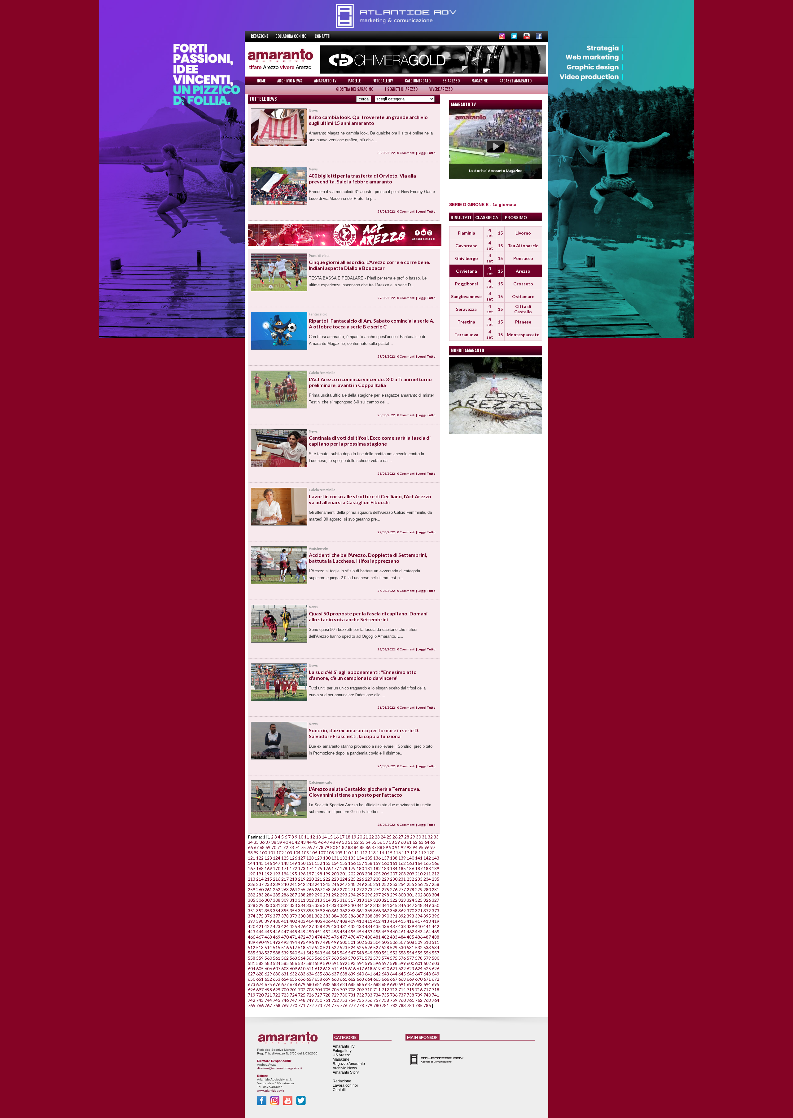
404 (310, 921)
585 (285, 963)
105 (305, 852)
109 (338, 852)
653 (276, 979)
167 (251, 868)
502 (360, 942)
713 (393, 989)
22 (371, 836)
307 (268, 900)
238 (268, 884)
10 (300, 836)
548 (360, 952)
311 (301, 900)
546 (343, 952)
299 (393, 894)
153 (327, 863)
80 (332, 847)
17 (342, 836)
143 (435, 858)
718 (435, 989)
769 (285, 1005)
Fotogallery (382, 80)
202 (352, 873)
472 (301, 937)
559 (260, 958)
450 (310, 931)
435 (377, 926)
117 (405, 852)
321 (385, 900)
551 (385, 952)
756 (368, 1000)
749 (310, 1000)
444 (260, 931)
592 (343, 963)
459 (385, 931)
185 (402, 868)
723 (285, 994)
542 (310, 952)
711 (377, 989)
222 (327, 879)
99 (256, 852)
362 (343, 910)
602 (427, 963)
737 (402, 994)
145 (260, 863)
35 (256, 842)
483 (393, 937)
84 (356, 847)
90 (391, 847)
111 (355, 852)
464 (427, 931)
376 (268, 915)
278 (410, 889)
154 (335, 863)
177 (335, 868)
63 (420, 842)
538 (276, 952)
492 (276, 942)
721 (268, 994)
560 (268, 958)
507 (402, 942)
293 (343, 894)
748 (301, 1000)
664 (368, 979)
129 (318, 858)
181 (368, 868)
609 (293, 968)
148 (285, 863)
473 (310, 937)
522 (335, 947)
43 (303, 842)
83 (350, 847)
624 (419, 968)
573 (377, 958)
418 (427, 921)
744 (268, 1000)
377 (276, 915)
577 (410, 958)
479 (360, 937)
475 (327, 937)
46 (320, 842)
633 (301, 973)
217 (285, 879)
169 (268, 868)
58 (391, 842)
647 (419, 973)
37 (267, 842)
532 (419, 947)
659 (327, 979)
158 (368, 863)
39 (279, 842)
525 (360, 947)
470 (285, 937)
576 (402, 958)
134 (360, 858)
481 (377, 937)
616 (352, 968)
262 (276, 889)
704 (318, 989)
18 (347, 836)
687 (368, 984)
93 (409, 847)
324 (410, 900)
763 (427, 1000)
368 (393, 910)
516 (285, 947)
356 (293, 910)
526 (368, 947)
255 (410, 884)
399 (268, 921)
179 (352, 868)
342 (368, 905)
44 (309, 842)
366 (377, 910)
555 (419, 952)
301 (410, 894)
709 (360, 989)
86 (368, 847)
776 (343, 1005)
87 (373, 847)
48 (332, 842)
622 (402, 968)
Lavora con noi (345, 1085)
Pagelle (354, 80)
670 (419, 979)
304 (435, 894)
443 (251, 931)
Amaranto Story (346, 1072)
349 (427, 905)
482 (385, 937)
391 (393, 915)
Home (261, 80)
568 (335, 958)
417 (419, 921)
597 (385, 963)
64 (426, 842)
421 (260, 926)
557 (435, 952)
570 (352, 958)
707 (343, 989)
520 (318, 947)
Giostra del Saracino (354, 89)
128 (310, 858)
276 (393, 889)
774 (327, 1005)
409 (352, 921)
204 (368, 873)
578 (419, 958)
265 (301, 889)
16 (336, 836)
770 (293, 1005)
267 (318, 889)
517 (293, 947)
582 (260, 963)
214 (260, 879)
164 (419, 863)
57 (385, 842)
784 (410, 1005)
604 (251, 968)
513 (260, 947)
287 (293, 894)
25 (389, 836)
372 (427, 910)
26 (394, 836)
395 (427, 915)
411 (368, 921)
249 (360, 884)
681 (318, 984)
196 (301, 873)
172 (293, 868)
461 (402, 931)
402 (293, 921)
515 (276, 947)
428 (318, 926)
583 (268, 963)
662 (352, 979)
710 (368, 989)
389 (377, 915)
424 (285, 926)
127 (301, 858)
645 (402, 973)
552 (393, 952)
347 (410, 905)
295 (360, 894)
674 (260, 984)
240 (285, 884)
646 (410, 973)
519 (310, 947)
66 (250, 847)
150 (301, 863)
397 (251, 921)
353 (268, 910)
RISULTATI (461, 217)
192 (268, 873)
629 (268, 973)
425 (293, 926)
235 (435, 879)
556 (427, 952)
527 (377, 947)
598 (393, 963)
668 (402, 979)
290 (318, 894)
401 (285, 921)
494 (293, 942)
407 (335, 921)
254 (402, 884)
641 (368, 973)
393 (410, 915)
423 (276, 926)
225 (352, 879)
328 (251, 905)
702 (301, 989)
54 (368, 842)
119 (422, 852)
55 (373, 842)
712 (385, 989)
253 (393, 884)
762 (419, 1000)
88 (379, 847)
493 (285, 942)
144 (251, 863)
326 (427, 900)
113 (372, 852)
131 (335, 858)
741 (435, 994)
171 (285, 868)
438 (402, 926)
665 (377, 979)
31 (424, 836)
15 (330, 836)
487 (427, 937)
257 (427, 884)
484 (402, 937)
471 (293, 937)
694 (427, 984)
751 (327, 1000)
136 (377, 858)
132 (343, 858)
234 (427, 879)
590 (327, 963)
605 (260, 968)
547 (352, 952)
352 (260, 910)
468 (268, 937)
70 (273, 847)
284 (268, 894)
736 (393, 994)
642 (377, 973)
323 (402, 900)
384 (335, 915)
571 (360, 958)
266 (310, 889)
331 (276, 905)
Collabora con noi (292, 36)
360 (327, 910)
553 (402, 952)
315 (335, 900)
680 (310, 984)
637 (335, 973)
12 (312, 836)
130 (327, 858)
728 (327, 994)
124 (276, 858)
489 (251, 942)
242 (301, 884)
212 (435, 873)
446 (276, 931)
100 (263, 852)
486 (419, 937)
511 (435, 942)
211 (427, 873)
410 (360, 921)
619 (377, 968)
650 (251, 979)
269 (335, 889)
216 (276, 879)
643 (385, 973)
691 (402, 984)
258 (435, 884)
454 (343, 931)
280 (427, 889)
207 (393, 873)
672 (435, 979)
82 (344, 847)
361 (335, 910)
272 (360, 889)
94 (415, 847)
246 (335, 884)
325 (419, 900)
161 (393, 863)
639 (352, 973)
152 (318, 863)
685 (352, 984)
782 (393, 1005)
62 (415, 842)
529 (393, 947)
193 (276, 873)
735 (385, 994)
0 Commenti (406, 153)
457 (368, 931)
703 (310, 989)
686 (360, 984)
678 (293, 984)
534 (435, 947)
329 (260, 905)
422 (268, 926)
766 (260, 1005)
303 (427, 894)
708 (352, 989)
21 (365, 836)
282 (251, 894)
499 (335, 942)
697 (260, 989)
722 (276, 994)
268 (327, 889)
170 (276, 868)
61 (409, 842)
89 (385, 847)
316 (343, 900)
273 (368, 889)
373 (435, 910)
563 (293, 958)
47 (326, 842)
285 (276, 894)
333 (293, 905)
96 (426, 847)
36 (262, 842)
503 (368, 942)
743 (260, 1000)
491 (268, 942)
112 (363, 852)
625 (427, 968)
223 (335, 879)
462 (410, 931)
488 (435, 937)
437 (393, 926)
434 (368, 926)
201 (343, 873)
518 (301, 947)
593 (352, 963)
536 (260, 952)
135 (368, 858)
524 (352, 947)
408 (343, 921)
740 (427, 994)
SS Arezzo (451, 80)
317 (352, 900)
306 (260, 900)
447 (285, 931)
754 (352, 1000)
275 (385, 889)
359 (318, 910)
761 (410, 1000)
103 (288, 852)
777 (352, 1005)
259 (251, 889)
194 (285, 873)
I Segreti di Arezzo (401, 89)
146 (268, 863)
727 (318, 994)
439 (410, 926)
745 (276, 1000)
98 (250, 852)
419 (435, 921)
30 (418, 836)
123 (268, 858)
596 (377, 963)
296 (368, 894)
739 (419, 994)
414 (393, 921)
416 (410, 921)
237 (260, 884)
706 (335, 989)
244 (318, 884)
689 (385, 984)
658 (318, 979)
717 (427, 989)
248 (352, 884)
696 (251, 989)
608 (285, 968)
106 (313, 852)
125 (285, 858)
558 (251, 958)
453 (335, 931)
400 (276, 921)
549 (368, 952)
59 (397, 842)
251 (377, 884)
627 (251, 973)
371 (419, 910)
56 (379, 842)
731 (352, 994)
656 (301, 979)
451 (318, 931)
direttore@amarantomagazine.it (279, 1068)
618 (368, 968)
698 (268, 989)
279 (419, 889)
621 (393, 968)
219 (301, 879)
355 (285, 910)
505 (385, 942)
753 (343, 1000)
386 (352, 915)
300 (402, 894)
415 (402, 921)
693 (419, 984)
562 (285, 958)
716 (419, 989)
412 (377, 921)
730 (343, 994)
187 (419, 868)
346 (402, 905)
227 (368, 879)
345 (393, 905)
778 (360, 1005)
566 (318, 958)
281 (435, 889)
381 (310, 915)
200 (335, 873)
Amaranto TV (325, 80)
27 (400, 836)
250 (368, 884)
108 (330, 852)
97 (432, 847)
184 (393, 868)
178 (343, 868)
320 (377, 900)
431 (343, 926)
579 (427, 958)
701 (293, 989)
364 (360, 910)
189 (435, 868)
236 (251, 884)
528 (385, 947)
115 (388, 852)
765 (251, 1005)
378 (285, 915)
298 (385, 894)
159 (377, 863)
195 (293, 873)
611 (310, 968)
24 (383, 836)
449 (301, 931)
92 (403, 847)
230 (393, 879)
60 (403, 842)
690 (393, 984)
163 (410, 863)
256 (419, 884)
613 (327, 968)
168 (260, 868)
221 (318, 879)
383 (327, 915)
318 (360, 900)
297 (377, 894)
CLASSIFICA (486, 217)
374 (251, 915)
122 (260, 858)
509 (419, 942)
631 (285, 973)
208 (402, 873)
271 (352, 889)
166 (435, 863)
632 (293, 973)
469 (276, 937)
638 (343, 973)
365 (368, 910)
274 (377, 889)
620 (385, 968)
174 (310, 868)
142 (427, 858)
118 (414, 852)
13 (318, 836)
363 (352, 910)
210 (419, 873)
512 (251, 947)
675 (268, 984)
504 (377, 942)
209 (410, 873)
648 (427, 973)
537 (268, 952)
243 (310, 884)
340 (352, 905)
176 (327, 868)
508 (410, 942)
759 (393, 1000)
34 (250, 842)
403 (301, 921)
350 (435, 905)
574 (385, 958)
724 (293, 994)
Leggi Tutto (427, 153)
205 (377, 873)
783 (402, 1005)
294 (352, 894)
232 (410, 879)
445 (268, 931)
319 (368, 900)
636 (327, 973)
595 (368, 963)
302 (419, 894)
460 (393, 931)
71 (279, 847)
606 (268, 968)
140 (410, 858)
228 (377, 879)
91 (397, 847)
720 (260, 994)
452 (327, 931)
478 (352, 937)
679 (301, 984)
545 (335, 952)
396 (435, 915)
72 (285, 847)
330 (268, 905)
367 (385, 910)
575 (393, 958)
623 (410, 968)
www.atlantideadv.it (270, 1090)
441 (427, 926)
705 (327, 989)
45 (315, 842)
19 (353, 836)
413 (385, 921)
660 (335, 979)
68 (262, 847)
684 (343, 984)
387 (360, 915)
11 (306, 836)
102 (280, 852)
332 (285, 905)
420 (251, 926)
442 (435, 926)
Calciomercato (418, 80)
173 (301, 868)
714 (402, 989)
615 (343, 968)
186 (410, 868)
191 (260, 873)
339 (343, 905)
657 (310, 979)
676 (276, 984)
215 (268, 879)
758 (385, 1000)
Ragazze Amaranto (515, 80)
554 (410, 952)
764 (435, 1000)
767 (268, 1005)
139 (402, 858)
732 (360, 994)
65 (432, 842)
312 (310, 900)
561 (276, 958)
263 (285, 889)
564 (301, 958)
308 (276, 900)
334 (301, 905)
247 (343, 884)
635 (318, 973)
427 (310, 926)
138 (393, 858)
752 (335, 1000)
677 (285, 984)
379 (293, 915)
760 (402, 1000)
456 (360, 931)
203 (360, 873)
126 (293, 858)
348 (419, 905)
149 (293, 863)
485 (410, 937)
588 (310, 963)
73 (291, 847)
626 (435, 968)
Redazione (260, 36)
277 (402, 889)
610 (301, 968)
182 (377, 868)
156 (352, 863)
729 (335, 994)
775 (335, 1005)
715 (410, 989)
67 (256, 847)
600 (410, 963)
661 (343, 979)
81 (338, 847)
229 (385, 879)
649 (435, 973)
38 (273, 842)
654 (285, 979)
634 (310, 973)
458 (377, 931)
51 (350, 842)
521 (327, 947)
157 (360, 863)
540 (293, 952)
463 (419, 931)
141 (419, 858)
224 (343, 879)
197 (310, 873)
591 (335, 963)
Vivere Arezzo (441, 89)
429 (327, 926)
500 (343, 942)
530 (402, 947)
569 (343, 958)
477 (343, 937)
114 (380, 852)
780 (377, 1005)
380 (301, 915)
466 (251, 937)
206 (385, 873)
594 (360, 963)
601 (419, 963)
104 (296, 852)
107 (322, 852)
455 (352, 931)
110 (347, 852)
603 (435, 963)
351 (251, 910)
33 (436, 836)
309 (285, 900)
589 (318, 963)
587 (301, 963)
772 (310, 1005)
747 (293, 1000)
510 (427, 942)
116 (397, 852)
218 (293, 879)
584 (276, 963)
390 (385, 915)
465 (435, 931)
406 (327, 921)
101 (271, 852)
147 (276, 863)
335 (310, 905)
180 (360, 868)
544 (327, 952)
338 (335, 905)
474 (318, 937)
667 (393, 979)
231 (402, 879)
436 (385, 926)
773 (318, 1005)
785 (419, 1005)
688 (377, 984)
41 (291, 842)
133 (352, 858)
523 (343, 947)
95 (420, 847)
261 (268, 889)
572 (368, 958)
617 (360, 968)
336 (318, 905)
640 (360, 973)
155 (343, 863)
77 (315, 847)
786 (427, 1005)
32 (430, 836)
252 (385, 884)
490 (260, 942)
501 (352, 942)
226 (360, 879)
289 (310, 894)
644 (393, 973)
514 (268, 947)
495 (301, 942)
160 (385, 863)
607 (276, 968)
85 (362, 847)
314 (327, 900)
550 (377, 952)
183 (385, 868)
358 (310, 910)
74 (297, 847)
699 (276, 989)
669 (410, 979)
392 (402, 915)
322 (393, 900)
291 (327, 894)
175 (318, 868)
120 (430, 852)
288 (301, 894)
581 (251, 963)
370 (410, 910)
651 (260, 979)
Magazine (479, 80)
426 (301, 926)
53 (362, 842)
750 (318, 1000)
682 (327, 984)
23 (377, 836)
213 (251, 879)
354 (276, 910)
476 (335, 937)
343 (377, 905)
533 (427, 947)
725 (301, 994)
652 (268, 979)
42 (297, 842)
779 (368, 1005)
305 (251, 900)
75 (303, 847)
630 (276, 973)
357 (301, 910)
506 (393, 942)
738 (410, 994)
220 (310, 879)
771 (301, 1005)
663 (360, 979)
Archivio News (289, 80)
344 (385, 905)
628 (260, 973)
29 (412, 836)
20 (359, 836)
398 (260, 921)
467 (260, 937)
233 (419, 879)
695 (435, 984)
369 (402, 910)
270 (343, 889)
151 (310, 863)
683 (335, 984)
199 (327, 873)
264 (293, 889)
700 (285, 989)
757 (377, 1000)
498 (327, 942)
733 (368, 994)
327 (435, 900)
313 (318, 900)
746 (285, 1000)
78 (320, 847)
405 (318, 921)
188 (427, 868)
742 (251, 1000)
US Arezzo (341, 1055)
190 (251, 873)
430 (335, 926)
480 (368, 937)
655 (293, 979)
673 (251, 984)
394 (419, 915)
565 (310, 958)
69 (267, 847)
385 (343, 915)
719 (251, 994)
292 (335, 894)
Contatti (323, 36)
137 (385, 858)
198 (318, 873)
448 (293, 931)
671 (427, 979)
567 (327, 958)
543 (318, 952)
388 (368, 915)
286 (285, 894)
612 (318, 968)
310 (293, 900)
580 (435, 958)
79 (326, 847)
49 (338, 842)
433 (360, 926)
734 (377, 994)
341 (360, 905)
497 (318, 942)
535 (251, 952)
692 (410, 984)
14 (324, 836)
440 (419, 926)
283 (260, 894)
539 (285, 952)
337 (327, 905)
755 (360, 1000)
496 (310, 942)
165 (427, 863)
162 (402, 863)
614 (335, 968)
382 (318, 915)
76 (309, 847)
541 (301, 952)
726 (310, 994)
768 (276, 1005)
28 (406, 836)
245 (327, 884)
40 (285, 842)
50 (344, 842)
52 (356, 842)
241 (293, 884)
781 (385, 1005)
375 (260, 915)
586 (293, 963)
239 (276, 884)
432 (352, 926)
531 (410, 947)
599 (402, 963)
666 (385, 979)
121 (251, 858)
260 (260, 889)
